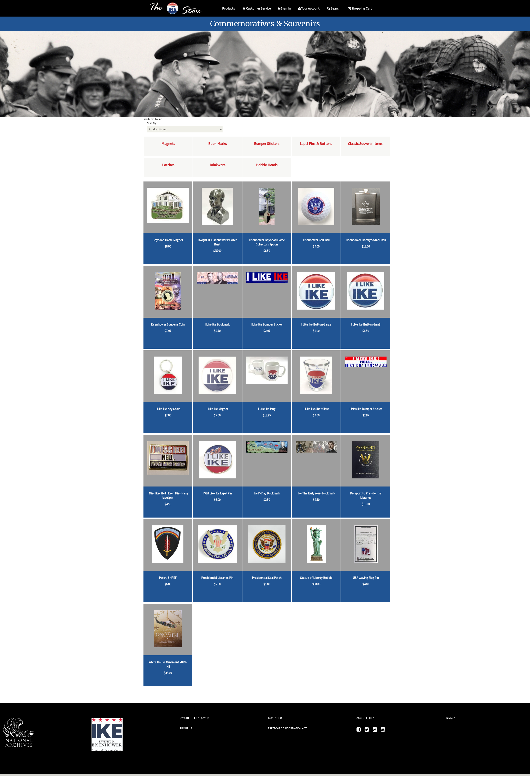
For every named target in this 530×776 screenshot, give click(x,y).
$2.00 (316, 331)
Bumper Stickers (266, 143)
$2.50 (217, 331)
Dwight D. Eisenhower (194, 718)
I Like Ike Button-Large (316, 324)
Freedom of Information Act (287, 728)
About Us (186, 728)
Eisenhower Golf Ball (316, 240)
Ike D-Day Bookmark (267, 493)
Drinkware (217, 164)
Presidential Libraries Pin (217, 578)
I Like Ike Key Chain (167, 409)
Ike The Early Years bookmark (316, 493)
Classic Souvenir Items (365, 143)
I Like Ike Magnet (217, 409)
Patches (168, 164)
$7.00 (168, 415)
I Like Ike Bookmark (217, 324)
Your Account (310, 8)
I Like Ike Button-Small (365, 324)
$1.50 (366, 331)
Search (335, 8)
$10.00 (366, 504)
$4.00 (316, 246)
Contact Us (275, 718)
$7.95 (168, 331)
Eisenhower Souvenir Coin (168, 324)
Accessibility (365, 718)
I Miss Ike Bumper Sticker (365, 409)
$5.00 (217, 415)
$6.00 (168, 246)
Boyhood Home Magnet (168, 240)
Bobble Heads (267, 164)
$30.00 (316, 584)
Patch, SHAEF (168, 578)
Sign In (286, 8)
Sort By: (152, 123)
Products (228, 8)
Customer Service (258, 8)
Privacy (450, 718)
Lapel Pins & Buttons (316, 143)
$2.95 (267, 331)
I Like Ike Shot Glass (316, 409)
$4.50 (168, 504)
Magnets (168, 143)
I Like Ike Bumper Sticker (267, 324)
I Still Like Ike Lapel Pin (217, 493)
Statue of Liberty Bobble (316, 578)
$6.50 (267, 251)
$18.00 (366, 246)
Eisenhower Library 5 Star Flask (366, 240)
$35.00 (217, 251)
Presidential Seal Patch (267, 578)
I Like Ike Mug (267, 409)
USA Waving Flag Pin (366, 578)
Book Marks (217, 143)
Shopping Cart (362, 8)
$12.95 (267, 415)
